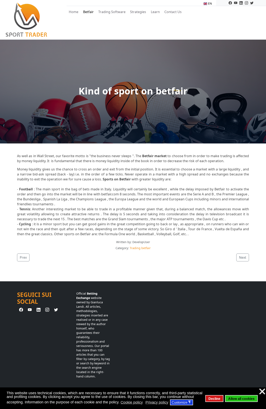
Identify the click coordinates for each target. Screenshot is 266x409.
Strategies (138, 12)
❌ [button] (262, 391)
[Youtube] (235, 2)
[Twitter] (252, 2)
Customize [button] (181, 402)
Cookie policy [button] (132, 402)
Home (73, 12)
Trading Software (112, 12)
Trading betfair (140, 248)
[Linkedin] (241, 2)
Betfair (88, 12)
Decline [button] (214, 398)
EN (209, 3)
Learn (155, 12)
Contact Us (173, 12)
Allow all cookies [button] (241, 398)
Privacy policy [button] (156, 402)
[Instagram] (246, 2)
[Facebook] (230, 2)
